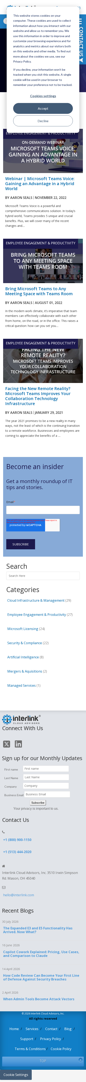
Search (11, 573)
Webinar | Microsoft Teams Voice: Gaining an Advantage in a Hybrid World (40, 183)
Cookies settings (43, 96)
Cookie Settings (16, 1074)
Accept (43, 108)
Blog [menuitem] (68, 1029)
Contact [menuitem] (51, 1029)
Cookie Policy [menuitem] (61, 1049)
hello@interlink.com (18, 895)
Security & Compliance (28, 643)
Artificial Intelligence (25, 657)
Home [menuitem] (14, 1029)
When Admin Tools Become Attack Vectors (38, 999)
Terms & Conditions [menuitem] (30, 1049)
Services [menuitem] (32, 1029)
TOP (43, 1061)
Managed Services (23, 685)
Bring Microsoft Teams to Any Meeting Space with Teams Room (39, 291)
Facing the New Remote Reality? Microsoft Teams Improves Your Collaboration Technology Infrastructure (38, 396)
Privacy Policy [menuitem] (50, 1039)
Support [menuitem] (26, 1039)
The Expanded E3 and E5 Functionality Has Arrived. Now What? (37, 930)
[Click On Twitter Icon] (7, 745)
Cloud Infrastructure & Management (39, 600)
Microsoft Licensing (26, 628)
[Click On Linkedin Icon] (19, 745)
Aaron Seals (21, 197)
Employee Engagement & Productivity (40, 133)
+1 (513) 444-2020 (17, 852)
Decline (43, 121)
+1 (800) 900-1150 (17, 839)
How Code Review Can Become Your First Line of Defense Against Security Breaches (41, 977)
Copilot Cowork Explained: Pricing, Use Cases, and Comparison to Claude (41, 954)
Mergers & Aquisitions (27, 671)
